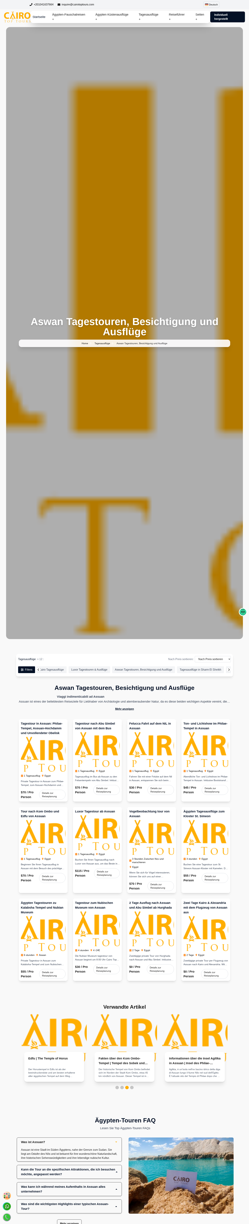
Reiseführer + (177, 17)
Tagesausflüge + (148, 17)
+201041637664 (44, 4)
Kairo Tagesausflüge (51, 669)
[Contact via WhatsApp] (7, 1206)
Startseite (39, 17)
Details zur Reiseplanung (49, 795)
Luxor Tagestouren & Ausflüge (89, 669)
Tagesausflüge (102, 343)
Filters (28, 669)
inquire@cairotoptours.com (78, 4)
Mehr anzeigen (124, 708)
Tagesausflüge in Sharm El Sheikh (200, 669)
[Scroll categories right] (229, 670)
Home (85, 343)
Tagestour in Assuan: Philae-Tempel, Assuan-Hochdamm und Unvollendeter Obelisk (42, 728)
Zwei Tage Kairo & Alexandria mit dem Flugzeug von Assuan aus (205, 907)
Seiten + (199, 17)
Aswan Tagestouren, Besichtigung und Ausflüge (143, 669)
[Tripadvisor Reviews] (243, 612)
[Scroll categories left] (38, 670)
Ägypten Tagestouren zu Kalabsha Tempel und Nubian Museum (42, 907)
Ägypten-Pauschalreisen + (68, 17)
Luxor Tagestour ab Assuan (95, 811)
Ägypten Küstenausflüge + (111, 17)
